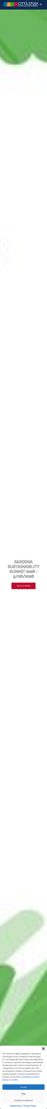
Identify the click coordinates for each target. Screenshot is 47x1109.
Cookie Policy (16, 1106)
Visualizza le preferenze (23, 1100)
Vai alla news (23, 586)
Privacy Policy (29, 1106)
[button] (43, 1048)
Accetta (23, 1087)
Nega (23, 1094)
